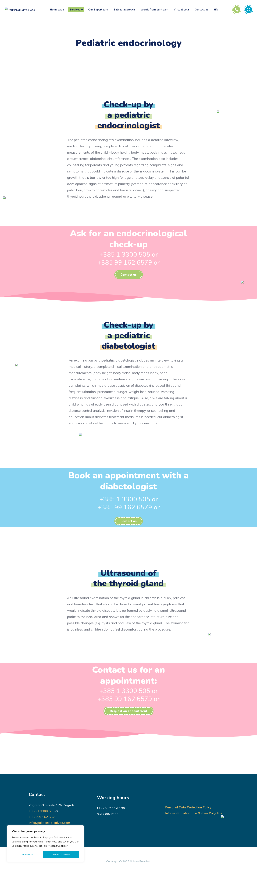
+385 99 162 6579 (42, 817)
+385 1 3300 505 (42, 811)
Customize (27, 854)
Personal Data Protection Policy (188, 807)
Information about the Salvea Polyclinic (194, 813)
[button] (128, 274)
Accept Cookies (61, 854)
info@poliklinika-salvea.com (49, 823)
